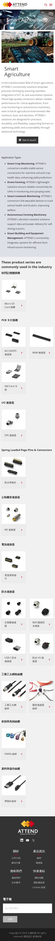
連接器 (39, 862)
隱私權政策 (39, 882)
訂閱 (10, 919)
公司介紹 (16, 857)
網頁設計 (27, 936)
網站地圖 (39, 877)
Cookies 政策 (39, 887)
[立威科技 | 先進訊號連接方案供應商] (15, 4)
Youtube (27, 840)
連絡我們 (16, 877)
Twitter (33, 840)
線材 (39, 857)
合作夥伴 (16, 882)
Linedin (22, 840)
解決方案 (16, 862)
